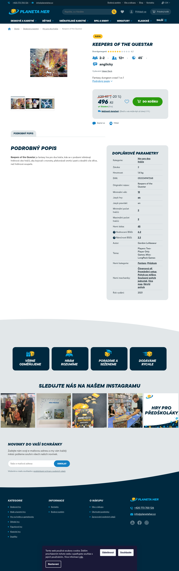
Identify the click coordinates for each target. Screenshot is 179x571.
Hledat (114, 11)
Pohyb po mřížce (147, 275)
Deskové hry (15, 507)
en (139, 198)
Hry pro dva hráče (144, 160)
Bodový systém (114, 2)
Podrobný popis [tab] (23, 133)
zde (81, 557)
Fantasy (142, 263)
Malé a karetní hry (18, 512)
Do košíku (150, 101)
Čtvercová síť (145, 268)
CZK (166, 3)
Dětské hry (15, 521)
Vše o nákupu (130, 2)
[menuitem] (23, 21)
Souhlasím (125, 552)
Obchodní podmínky (100, 512)
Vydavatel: (102, 71)
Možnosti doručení (110, 111)
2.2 (139, 237)
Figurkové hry (16, 526)
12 (139, 192)
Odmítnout (108, 552)
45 (139, 226)
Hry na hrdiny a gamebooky (22, 516)
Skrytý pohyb (144, 285)
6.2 (139, 232)
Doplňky (13, 536)
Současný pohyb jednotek (147, 279)
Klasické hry (15, 531)
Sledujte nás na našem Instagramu (89, 386)
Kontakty (150, 2)
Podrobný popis (101, 81)
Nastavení (53, 564)
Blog (141, 2)
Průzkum (152, 263)
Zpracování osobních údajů (103, 516)
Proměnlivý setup (147, 272)
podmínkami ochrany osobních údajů (50, 471)
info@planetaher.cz (145, 514)
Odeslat (62, 463)
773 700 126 (144, 508)
